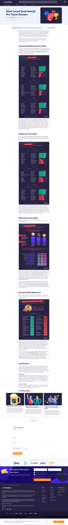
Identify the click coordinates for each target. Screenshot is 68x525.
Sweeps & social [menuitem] (7, 4)
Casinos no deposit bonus (61, 492)
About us (43, 489)
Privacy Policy (19, 522)
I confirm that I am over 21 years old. (40, 472)
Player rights (44, 495)
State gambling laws (52, 498)
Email (14, 442)
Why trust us (44, 491)
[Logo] (7, 2)
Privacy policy (52, 489)
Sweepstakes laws (53, 500)
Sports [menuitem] (24, 4)
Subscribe (43, 479)
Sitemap (51, 491)
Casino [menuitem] (16, 4)
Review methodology (44, 502)
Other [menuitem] (32, 4)
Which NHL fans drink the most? (14, 406)
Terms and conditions (52, 494)
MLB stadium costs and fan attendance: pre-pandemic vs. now (33, 407)
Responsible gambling (44, 498)
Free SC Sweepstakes (62, 489)
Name (14, 437)
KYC (43, 493)
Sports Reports (8, 9)
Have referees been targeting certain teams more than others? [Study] (52, 407)
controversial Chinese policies (32, 352)
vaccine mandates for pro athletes (38, 353)
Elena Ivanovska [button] (11, 17)
